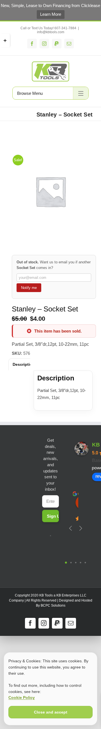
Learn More (50, 14)
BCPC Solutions (53, 605)
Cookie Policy (21, 697)
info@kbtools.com (50, 32)
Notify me (29, 288)
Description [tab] (24, 364)
